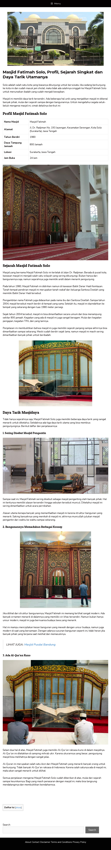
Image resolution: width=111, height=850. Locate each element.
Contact (35, 842)
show (18, 807)
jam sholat (39, 88)
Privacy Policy (79, 842)
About (28, 842)
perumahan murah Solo (28, 792)
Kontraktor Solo (12, 799)
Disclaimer (45, 842)
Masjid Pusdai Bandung (40, 644)
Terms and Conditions (61, 842)
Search (6, 824)
